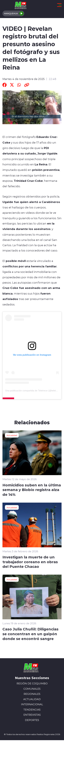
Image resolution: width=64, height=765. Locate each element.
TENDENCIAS (32, 709)
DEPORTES (32, 720)
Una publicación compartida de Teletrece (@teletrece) (33, 390)
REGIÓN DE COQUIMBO (32, 683)
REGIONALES (32, 693)
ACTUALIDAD (32, 699)
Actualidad (12, 435)
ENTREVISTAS (32, 714)
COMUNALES (32, 688)
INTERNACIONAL (32, 704)
